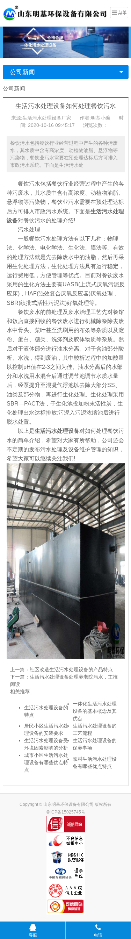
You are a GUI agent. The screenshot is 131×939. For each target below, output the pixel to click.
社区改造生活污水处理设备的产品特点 (71, 669)
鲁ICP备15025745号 (65, 812)
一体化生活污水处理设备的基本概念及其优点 (95, 711)
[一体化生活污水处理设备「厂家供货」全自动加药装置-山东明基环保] (55, 12)
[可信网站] (66, 906)
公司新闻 (22, 72)
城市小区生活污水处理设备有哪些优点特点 (46, 762)
